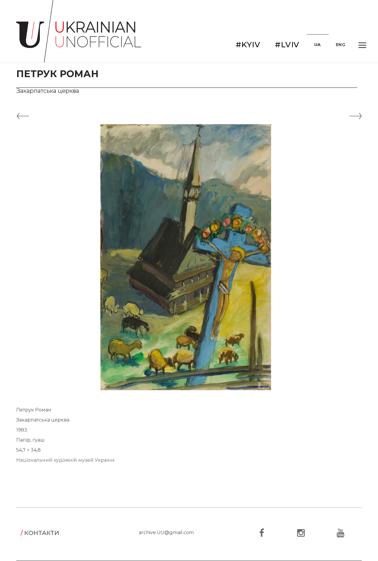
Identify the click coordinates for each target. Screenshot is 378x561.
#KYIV (248, 44)
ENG (341, 44)
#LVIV (287, 44)
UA (317, 44)
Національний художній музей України (65, 460)
